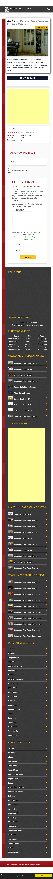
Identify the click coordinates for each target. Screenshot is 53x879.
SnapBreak (12, 826)
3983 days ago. (13, 172)
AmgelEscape (13, 658)
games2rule (12, 696)
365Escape (12, 649)
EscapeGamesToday (16, 787)
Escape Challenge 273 (21, 399)
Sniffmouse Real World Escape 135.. (27, 630)
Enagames (12, 783)
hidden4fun (12, 705)
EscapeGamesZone (15, 792)
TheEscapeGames (15, 831)
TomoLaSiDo (13, 731)
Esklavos (11, 796)
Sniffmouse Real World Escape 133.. (27, 624)
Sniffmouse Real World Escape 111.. (27, 636)
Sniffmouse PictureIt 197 (22, 411)
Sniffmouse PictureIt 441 (22, 405)
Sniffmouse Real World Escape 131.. (27, 594)
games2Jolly (13, 683)
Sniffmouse (15, 9)
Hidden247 (12, 701)
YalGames (12, 835)
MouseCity (12, 818)
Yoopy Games (13, 843)
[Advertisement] (28, 106)
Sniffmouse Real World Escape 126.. (27, 589)
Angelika (11, 662)
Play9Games (13, 822)
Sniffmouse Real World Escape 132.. (27, 600)
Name (18, 244)
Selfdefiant (12, 722)
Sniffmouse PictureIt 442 (22, 369)
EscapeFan (12, 675)
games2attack (13, 800)
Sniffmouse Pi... (14, 339)
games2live (12, 688)
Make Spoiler (28, 240)
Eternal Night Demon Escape (24, 387)
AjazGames (12, 761)
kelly (10, 168)
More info (19, 877)
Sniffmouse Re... (14, 347)
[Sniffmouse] (7, 12)
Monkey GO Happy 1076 (22, 375)
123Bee (11, 748)
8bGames (11, 653)
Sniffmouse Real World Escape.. (25, 363)
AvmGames (12, 766)
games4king (13, 809)
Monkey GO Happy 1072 (22, 562)
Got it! (43, 875)
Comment (20, 210)
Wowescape (12, 735)
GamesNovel (13, 813)
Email (18, 250)
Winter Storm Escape (21, 393)
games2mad (13, 692)
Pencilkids (12, 718)
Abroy (10, 757)
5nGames (11, 753)
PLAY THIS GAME (27, 78)
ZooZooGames (13, 852)
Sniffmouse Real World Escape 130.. (27, 583)
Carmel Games (13, 770)
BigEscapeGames (15, 666)
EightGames (13, 779)
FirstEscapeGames (15, 679)
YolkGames (12, 839)
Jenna (10, 714)
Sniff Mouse (25, 864)
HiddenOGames (14, 709)
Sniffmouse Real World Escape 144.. (27, 612)
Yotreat (11, 848)
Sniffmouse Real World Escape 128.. (27, 606)
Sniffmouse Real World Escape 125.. (27, 618)
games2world (13, 805)
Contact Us (47, 870)
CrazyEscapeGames (15, 774)
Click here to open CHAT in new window (27, 325)
